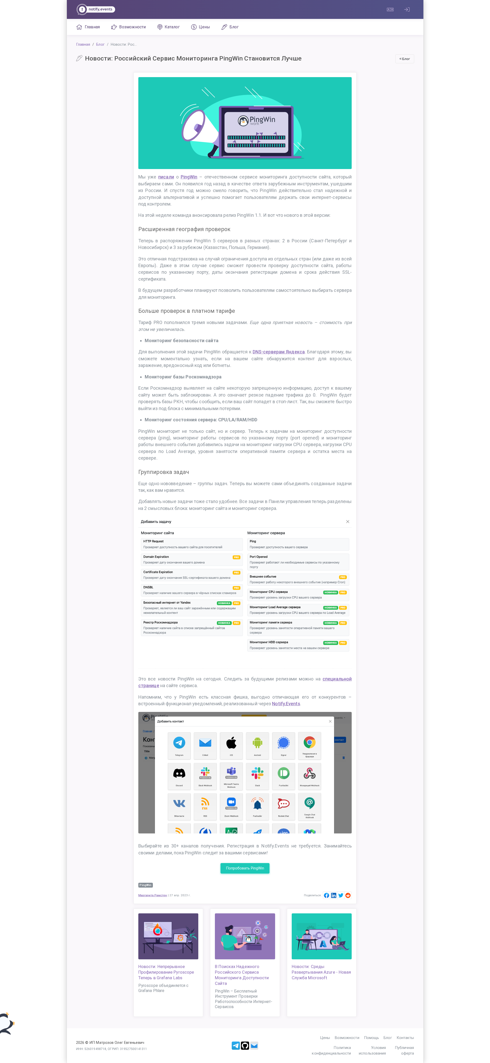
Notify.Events (286, 703)
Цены (204, 27)
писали (166, 177)
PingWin (189, 177)
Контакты (405, 1037)
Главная (92, 27)
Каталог (172, 27)
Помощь (371, 1037)
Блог (234, 27)
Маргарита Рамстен (152, 895)
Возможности (132, 27)
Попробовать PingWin (245, 868)
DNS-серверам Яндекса (279, 351)
